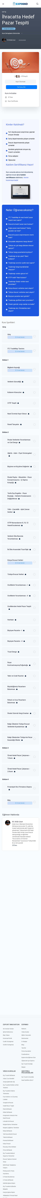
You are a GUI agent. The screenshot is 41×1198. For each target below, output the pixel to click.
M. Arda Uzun (17, 822)
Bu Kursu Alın (22, 87)
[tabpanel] (20, 217)
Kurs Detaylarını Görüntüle (11, 33)
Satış (4, 12)
